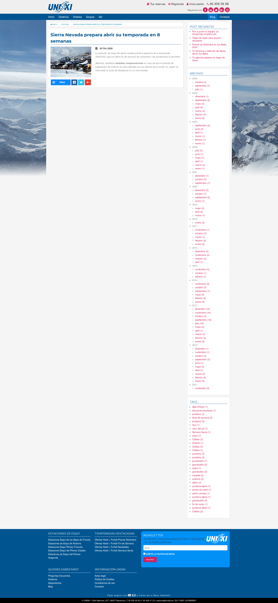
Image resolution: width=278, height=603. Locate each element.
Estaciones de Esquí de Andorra (64, 543)
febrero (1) (200, 139)
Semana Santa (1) (201, 432)
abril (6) (199, 107)
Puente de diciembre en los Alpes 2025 (209, 46)
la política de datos (164, 554)
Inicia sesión (196, 4)
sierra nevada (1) (201, 493)
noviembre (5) (202, 388)
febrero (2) (200, 240)
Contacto (224, 17)
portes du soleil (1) (201, 489)
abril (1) (199, 132)
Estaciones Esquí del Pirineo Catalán (67, 550)
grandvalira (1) (199, 460)
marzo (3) (200, 110)
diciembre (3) (202, 251)
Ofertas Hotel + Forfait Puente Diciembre (115, 539)
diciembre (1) (202, 96)
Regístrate (177, 4)
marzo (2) (200, 373)
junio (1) (199, 154)
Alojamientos (54, 583)
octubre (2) (200, 179)
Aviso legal (100, 575)
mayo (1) (199, 157)
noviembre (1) (202, 229)
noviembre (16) (203, 312)
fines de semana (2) (202, 417)
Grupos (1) (197, 442)
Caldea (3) (197, 439)
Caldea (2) (197, 446)
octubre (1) (200, 273)
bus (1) (195, 424)
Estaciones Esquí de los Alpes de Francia (69, 539)
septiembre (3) (202, 359)
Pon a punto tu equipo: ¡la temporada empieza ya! (205, 33)
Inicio (51, 17)
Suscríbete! (150, 559)
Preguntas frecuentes (59, 575)
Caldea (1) (197, 450)
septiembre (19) (203, 319)
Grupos (90, 17)
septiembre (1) (202, 85)
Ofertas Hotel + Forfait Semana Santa (114, 550)
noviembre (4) (202, 269)
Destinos (64, 17)
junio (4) (199, 128)
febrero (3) (200, 114)
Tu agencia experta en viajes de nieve (208, 59)
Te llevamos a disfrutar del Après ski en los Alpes (209, 52)
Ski (100, 17)
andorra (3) (198, 478)
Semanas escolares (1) (204, 410)
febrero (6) (200, 298)
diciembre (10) (202, 308)
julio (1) (199, 89)
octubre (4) (200, 82)
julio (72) (199, 323)
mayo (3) (199, 294)
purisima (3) (198, 414)
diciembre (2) (202, 190)
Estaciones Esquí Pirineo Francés (65, 546)
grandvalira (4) (199, 500)
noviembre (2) (202, 255)
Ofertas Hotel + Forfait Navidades (112, 546)
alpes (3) (196, 482)
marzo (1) (200, 136)
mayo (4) (199, 366)
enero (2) (200, 118)
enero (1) (200, 143)
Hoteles (77, 17)
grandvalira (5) (199, 464)
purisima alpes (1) (201, 486)
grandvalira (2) (199, 471)
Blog (212, 17)
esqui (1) (196, 435)
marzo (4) (200, 164)
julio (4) (199, 150)
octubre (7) (200, 193)
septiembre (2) (202, 100)
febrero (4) (200, 377)
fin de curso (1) (200, 504)
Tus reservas (157, 4)
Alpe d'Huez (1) (200, 406)
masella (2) (198, 475)
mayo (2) (199, 103)
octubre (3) (200, 233)
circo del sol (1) (200, 428)
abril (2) (199, 211)
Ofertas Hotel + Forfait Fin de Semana (114, 543)
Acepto (160, 554)
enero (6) (200, 380)
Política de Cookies (104, 579)
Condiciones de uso (105, 583)
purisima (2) (198, 421)
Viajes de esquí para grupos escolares (206, 39)
